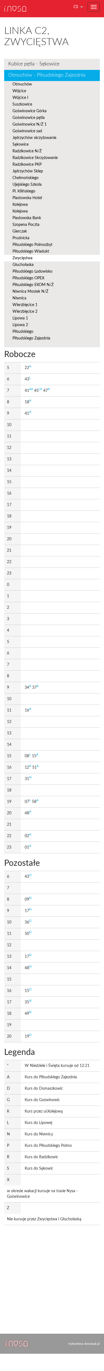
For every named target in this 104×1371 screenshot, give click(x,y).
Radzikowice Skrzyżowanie (35, 158)
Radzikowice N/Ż (27, 151)
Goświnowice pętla (28, 118)
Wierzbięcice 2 (24, 312)
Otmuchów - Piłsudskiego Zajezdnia (46, 75)
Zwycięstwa (22, 258)
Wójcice (19, 91)
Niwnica (19, 298)
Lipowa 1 (20, 318)
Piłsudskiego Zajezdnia (31, 338)
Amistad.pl (92, 1343)
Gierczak (19, 231)
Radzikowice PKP (27, 165)
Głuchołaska (23, 265)
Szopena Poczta (25, 225)
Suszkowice (22, 104)
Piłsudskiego (22, 332)
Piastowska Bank (26, 218)
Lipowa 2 (20, 325)
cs (75, 7)
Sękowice (20, 144)
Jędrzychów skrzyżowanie (34, 138)
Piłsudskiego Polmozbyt (32, 245)
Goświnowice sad (27, 131)
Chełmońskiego (25, 178)
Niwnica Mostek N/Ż (30, 292)
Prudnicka (20, 238)
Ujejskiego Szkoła (27, 185)
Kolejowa (20, 205)
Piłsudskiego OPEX (28, 278)
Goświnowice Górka (29, 111)
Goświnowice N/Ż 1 (29, 124)
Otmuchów (22, 84)
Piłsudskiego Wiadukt (30, 251)
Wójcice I (20, 98)
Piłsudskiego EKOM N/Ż (33, 285)
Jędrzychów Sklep (27, 171)
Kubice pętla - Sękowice (33, 64)
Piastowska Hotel (27, 198)
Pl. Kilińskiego (23, 191)
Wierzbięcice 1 (24, 305)
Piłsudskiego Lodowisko (32, 271)
